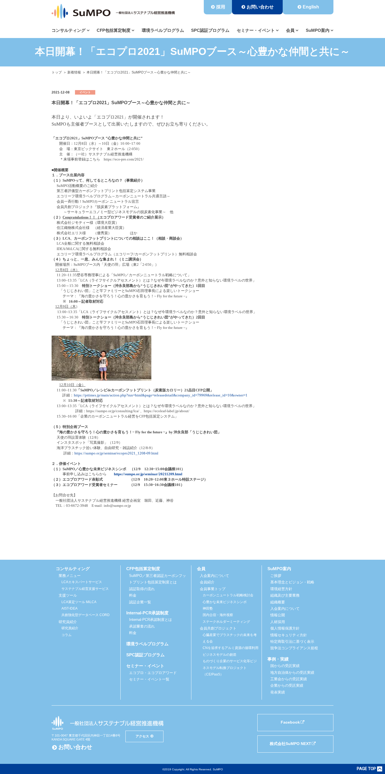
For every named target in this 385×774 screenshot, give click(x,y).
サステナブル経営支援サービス (85, 589)
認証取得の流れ (142, 589)
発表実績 (277, 692)
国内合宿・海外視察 (218, 615)
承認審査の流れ (142, 626)
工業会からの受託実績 (288, 679)
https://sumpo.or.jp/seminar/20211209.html (148, 474)
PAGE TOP (366, 769)
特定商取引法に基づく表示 (292, 641)
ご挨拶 (275, 576)
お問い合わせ (260, 7)
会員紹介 (207, 582)
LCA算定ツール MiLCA (78, 602)
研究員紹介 (69, 628)
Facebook (290, 722)
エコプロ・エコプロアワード (153, 673)
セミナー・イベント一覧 (149, 679)
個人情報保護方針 (285, 628)
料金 (132, 595)
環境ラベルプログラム (163, 30)
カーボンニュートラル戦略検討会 (228, 595)
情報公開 (277, 615)
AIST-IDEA (69, 608)
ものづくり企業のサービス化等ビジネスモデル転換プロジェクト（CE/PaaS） (230, 667)
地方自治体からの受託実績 (292, 672)
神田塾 (208, 608)
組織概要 (277, 602)
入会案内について (214, 576)
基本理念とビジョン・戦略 (292, 582)
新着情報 (74, 72)
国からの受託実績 (285, 666)
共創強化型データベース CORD (85, 615)
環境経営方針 (281, 589)
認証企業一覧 (140, 602)
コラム (66, 635)
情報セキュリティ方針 (288, 635)
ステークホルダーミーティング (226, 622)
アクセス (142, 736)
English (311, 7)
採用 (220, 7)
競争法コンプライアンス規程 (294, 648)
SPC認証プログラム (210, 30)
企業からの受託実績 (286, 685)
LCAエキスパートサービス (81, 582)
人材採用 (277, 622)
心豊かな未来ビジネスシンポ (225, 602)
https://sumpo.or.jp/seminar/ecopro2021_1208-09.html (116, 453)
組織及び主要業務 (285, 595)
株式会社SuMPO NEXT (290, 743)
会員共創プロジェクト (218, 628)
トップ (57, 72)
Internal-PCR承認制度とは (150, 619)
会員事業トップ (212, 589)
